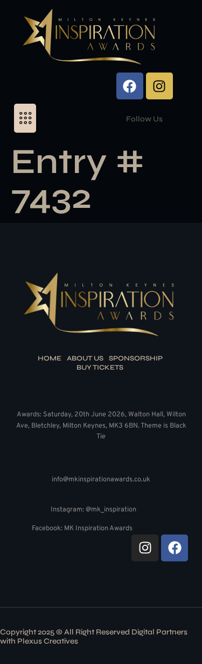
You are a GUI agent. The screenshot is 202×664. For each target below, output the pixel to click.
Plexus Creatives (47, 641)
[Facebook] (129, 86)
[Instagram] (159, 86)
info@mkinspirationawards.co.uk (101, 479)
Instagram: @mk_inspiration (93, 510)
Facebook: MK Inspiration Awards (82, 528)
